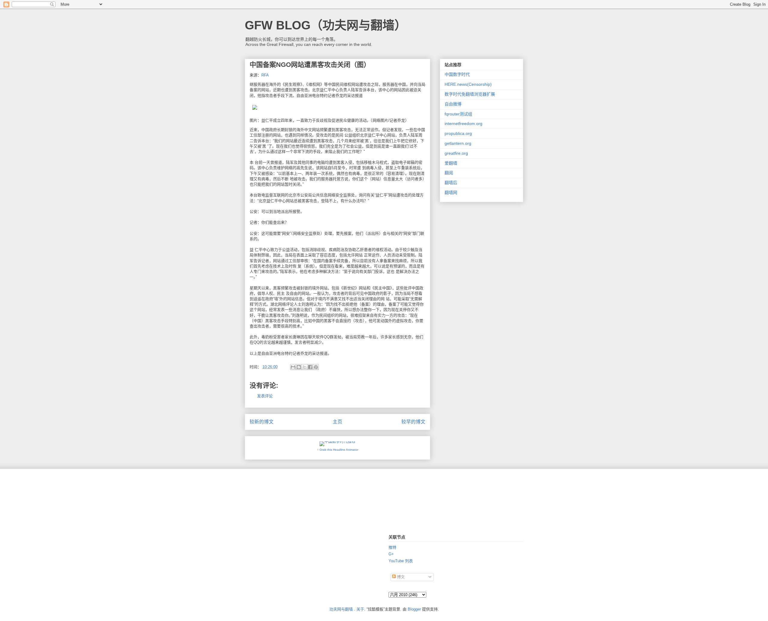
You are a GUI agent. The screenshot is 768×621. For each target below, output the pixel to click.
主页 (337, 421)
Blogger (414, 609)
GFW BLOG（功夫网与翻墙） (325, 25)
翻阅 (449, 172)
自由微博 (453, 104)
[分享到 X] (305, 367)
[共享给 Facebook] (310, 367)
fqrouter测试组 (458, 114)
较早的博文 (413, 421)
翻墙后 (451, 182)
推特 (392, 547)
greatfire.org (456, 153)
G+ (391, 554)
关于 (360, 609)
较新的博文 (262, 421)
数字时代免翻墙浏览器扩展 (470, 94)
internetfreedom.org (463, 123)
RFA (265, 75)
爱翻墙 (451, 163)
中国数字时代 (457, 74)
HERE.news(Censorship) (468, 84)
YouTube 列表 (400, 561)
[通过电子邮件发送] (293, 367)
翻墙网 (451, 192)
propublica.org (458, 133)
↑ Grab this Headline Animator (337, 449)
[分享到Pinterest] (316, 367)
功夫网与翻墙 (341, 609)
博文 (400, 577)
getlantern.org (458, 143)
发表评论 (265, 396)
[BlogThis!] (299, 367)
